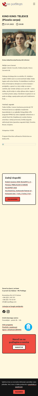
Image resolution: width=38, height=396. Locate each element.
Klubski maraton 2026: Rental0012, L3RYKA (19, 182)
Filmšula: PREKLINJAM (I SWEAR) (16, 185)
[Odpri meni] (34, 4)
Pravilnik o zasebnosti (9, 327)
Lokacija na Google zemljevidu (12, 306)
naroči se (19, 347)
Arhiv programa (7, 325)
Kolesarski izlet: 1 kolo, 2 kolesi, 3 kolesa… (19, 194)
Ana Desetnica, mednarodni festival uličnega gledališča (19, 191)
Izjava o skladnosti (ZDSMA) (11, 330)
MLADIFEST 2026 (11, 188)
